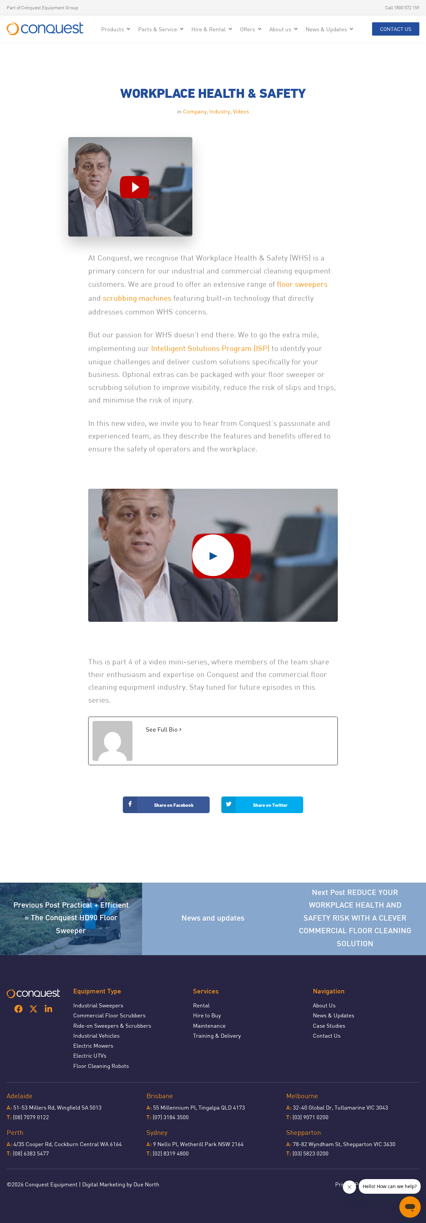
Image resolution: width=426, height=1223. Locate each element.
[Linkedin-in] (48, 1009)
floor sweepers (302, 283)
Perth (15, 1132)
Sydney (156, 1132)
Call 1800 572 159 (402, 7)
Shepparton (303, 1132)
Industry (219, 111)
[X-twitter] (33, 1009)
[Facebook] (18, 1009)
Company (195, 111)
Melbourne (302, 1096)
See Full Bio (162, 729)
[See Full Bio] (180, 729)
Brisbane (159, 1096)
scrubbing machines (137, 297)
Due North (146, 1184)
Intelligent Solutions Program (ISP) (210, 348)
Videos (241, 111)
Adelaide (20, 1096)
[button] (116, 29)
